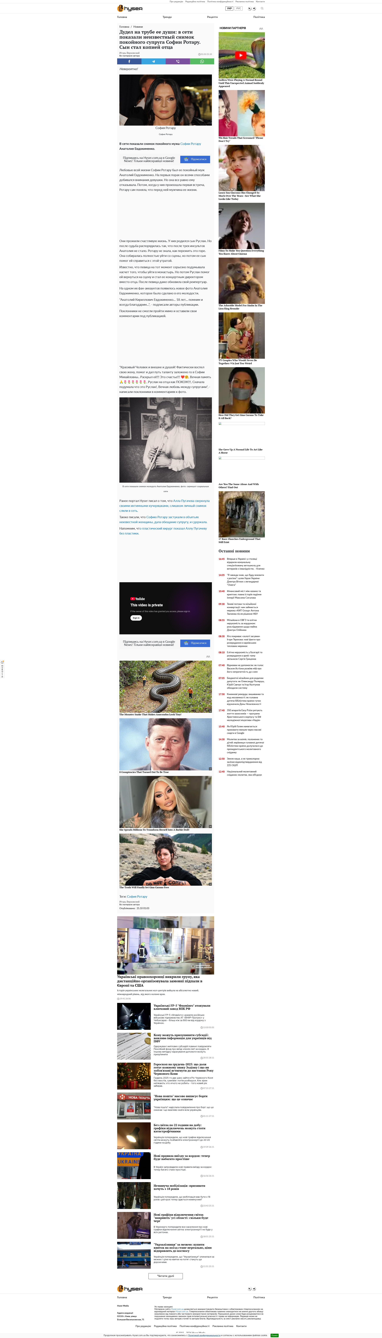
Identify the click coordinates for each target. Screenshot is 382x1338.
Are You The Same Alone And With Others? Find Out (239, 485)
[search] (262, 8)
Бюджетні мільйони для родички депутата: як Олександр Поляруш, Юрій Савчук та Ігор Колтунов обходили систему (246, 683)
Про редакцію (176, 2)
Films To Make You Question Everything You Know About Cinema (241, 252)
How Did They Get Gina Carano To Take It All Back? (241, 416)
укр (229, 8)
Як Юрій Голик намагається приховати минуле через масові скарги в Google (244, 729)
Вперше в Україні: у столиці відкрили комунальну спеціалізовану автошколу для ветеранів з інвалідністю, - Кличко (245, 564)
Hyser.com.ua (177, 1309)
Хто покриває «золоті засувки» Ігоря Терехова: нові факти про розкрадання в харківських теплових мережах (243, 641)
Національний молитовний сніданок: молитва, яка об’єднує (244, 773)
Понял (274, 1335)
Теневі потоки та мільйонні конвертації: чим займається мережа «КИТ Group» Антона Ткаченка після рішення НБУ (243, 609)
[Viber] (178, 61)
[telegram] (254, 8)
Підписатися (198, 159)
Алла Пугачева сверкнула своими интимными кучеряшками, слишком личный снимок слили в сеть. (164, 505)
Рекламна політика (244, 2)
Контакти (260, 2)
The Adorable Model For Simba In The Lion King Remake (240, 307)
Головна (122, 17)
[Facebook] (129, 61)
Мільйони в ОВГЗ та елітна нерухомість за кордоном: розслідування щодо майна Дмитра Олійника (242, 625)
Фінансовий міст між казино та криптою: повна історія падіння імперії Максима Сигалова (244, 594)
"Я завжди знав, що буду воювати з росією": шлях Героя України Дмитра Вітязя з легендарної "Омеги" (245, 580)
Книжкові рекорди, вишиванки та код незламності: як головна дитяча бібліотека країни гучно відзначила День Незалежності (245, 699)
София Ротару (137, 896)
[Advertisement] (165, 215)
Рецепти (212, 17)
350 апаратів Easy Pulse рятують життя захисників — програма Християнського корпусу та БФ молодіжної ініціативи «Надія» (244, 715)
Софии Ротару (190, 143)
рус (238, 8)
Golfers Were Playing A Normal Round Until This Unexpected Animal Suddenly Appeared (241, 83)
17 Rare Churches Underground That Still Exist (239, 540)
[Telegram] (153, 61)
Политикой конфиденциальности (204, 1335)
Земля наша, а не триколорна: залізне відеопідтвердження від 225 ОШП (244, 762)
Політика (259, 17)
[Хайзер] (129, 8)
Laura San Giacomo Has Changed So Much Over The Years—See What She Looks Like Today (240, 196)
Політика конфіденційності (220, 2)
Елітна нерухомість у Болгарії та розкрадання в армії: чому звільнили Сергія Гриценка (244, 655)
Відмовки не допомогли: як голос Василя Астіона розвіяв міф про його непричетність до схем (245, 668)
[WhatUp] (202, 61)
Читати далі (165, 1276)
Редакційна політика (195, 2)
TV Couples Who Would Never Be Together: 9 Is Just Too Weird (238, 362)
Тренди (167, 17)
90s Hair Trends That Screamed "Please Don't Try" (241, 139)
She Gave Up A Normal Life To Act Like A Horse (241, 451)
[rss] (249, 8)
